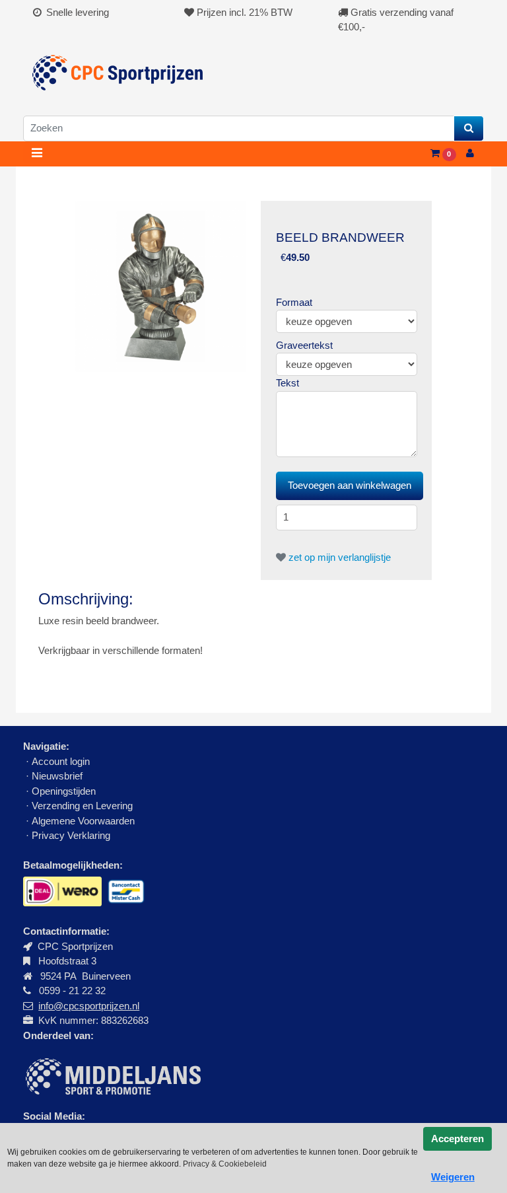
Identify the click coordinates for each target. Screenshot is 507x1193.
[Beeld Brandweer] (160, 285)
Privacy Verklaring (71, 835)
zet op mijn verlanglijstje (338, 557)
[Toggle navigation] (36, 154)
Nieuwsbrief (58, 775)
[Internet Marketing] (112, 1075)
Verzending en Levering (82, 805)
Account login (61, 761)
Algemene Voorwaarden (83, 820)
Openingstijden (64, 791)
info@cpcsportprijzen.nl (88, 1005)
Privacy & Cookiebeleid (225, 1164)
